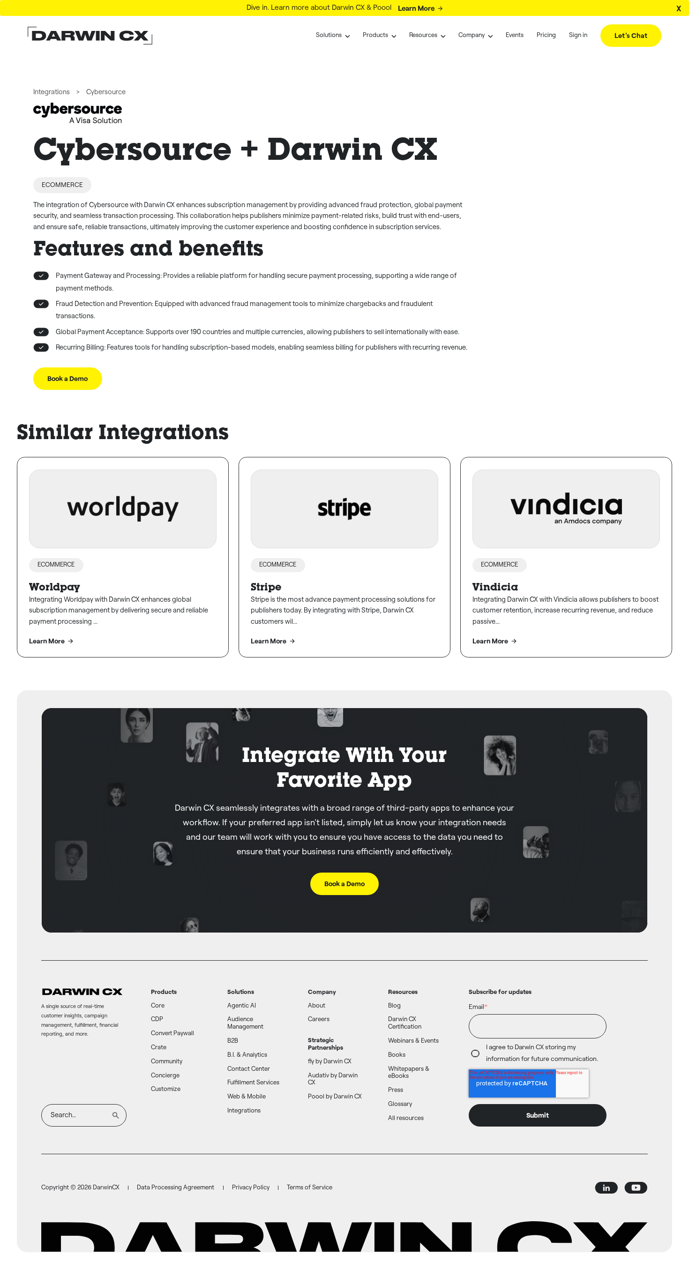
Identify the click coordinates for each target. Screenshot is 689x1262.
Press (395, 1090)
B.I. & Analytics (247, 1055)
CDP (157, 1019)
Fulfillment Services (253, 1083)
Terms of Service (309, 1188)
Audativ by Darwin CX (333, 1079)
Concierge (165, 1076)
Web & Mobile (246, 1097)
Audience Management (245, 1023)
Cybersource (106, 92)
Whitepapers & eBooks (408, 1073)
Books (396, 1055)
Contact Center (248, 1069)
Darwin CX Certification (404, 1023)
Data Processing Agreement (175, 1188)
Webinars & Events (413, 1041)
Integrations (51, 92)
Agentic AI (241, 1006)
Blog (394, 1006)
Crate (158, 1048)
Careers (319, 1019)
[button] (333, 35)
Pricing (546, 35)
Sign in (578, 35)
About (316, 1006)
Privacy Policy (251, 1188)
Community (166, 1062)
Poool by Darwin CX (335, 1097)
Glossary (400, 1104)
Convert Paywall (172, 1034)
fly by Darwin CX (330, 1062)
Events (515, 35)
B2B (232, 1041)
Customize (165, 1089)
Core (158, 1006)
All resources (406, 1118)
